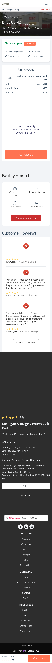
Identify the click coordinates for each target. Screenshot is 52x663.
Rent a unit (45, 9)
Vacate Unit (26, 631)
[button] (20, 526)
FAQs (26, 615)
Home (26, 577)
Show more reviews (26, 342)
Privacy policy (26, 645)
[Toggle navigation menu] (47, 3)
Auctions (26, 610)
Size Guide (26, 620)
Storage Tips (26, 625)
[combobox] (26, 518)
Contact (26, 592)
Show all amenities (26, 218)
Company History (26, 582)
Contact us (26, 154)
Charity (26, 587)
